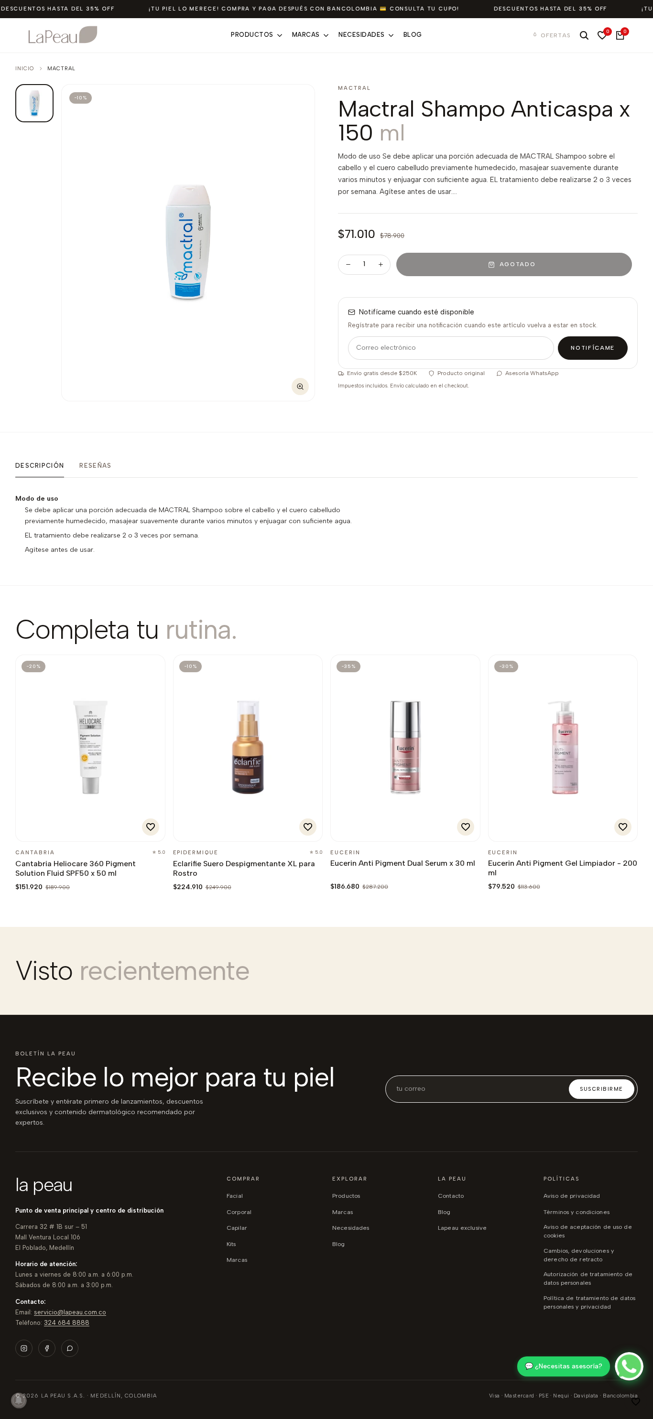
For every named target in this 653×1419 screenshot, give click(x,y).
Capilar (237, 1227)
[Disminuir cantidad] (348, 264)
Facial (235, 1195)
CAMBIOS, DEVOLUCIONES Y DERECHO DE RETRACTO (579, 1255)
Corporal (239, 1211)
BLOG (338, 1243)
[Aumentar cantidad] (380, 264)
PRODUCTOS (346, 1195)
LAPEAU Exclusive (462, 1227)
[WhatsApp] (69, 1348)
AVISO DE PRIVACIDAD (572, 1195)
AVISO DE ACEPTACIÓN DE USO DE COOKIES (588, 1231)
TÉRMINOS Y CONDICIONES (576, 1211)
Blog (444, 1211)
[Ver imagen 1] (34, 103)
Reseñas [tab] (95, 465)
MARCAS (342, 1211)
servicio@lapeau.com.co (70, 1312)
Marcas (237, 1259)
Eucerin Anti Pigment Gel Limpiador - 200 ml (562, 868)
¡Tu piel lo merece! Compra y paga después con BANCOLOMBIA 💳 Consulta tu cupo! (304, 9)
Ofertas (556, 35)
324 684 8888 (66, 1322)
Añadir (48, 829)
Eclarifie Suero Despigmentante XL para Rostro (244, 868)
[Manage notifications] (18, 1400)
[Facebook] (46, 1348)
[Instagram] (24, 1348)
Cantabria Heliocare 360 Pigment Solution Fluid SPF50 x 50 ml (75, 868)
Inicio (24, 68)
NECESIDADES (350, 1227)
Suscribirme (601, 1089)
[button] (635, 1401)
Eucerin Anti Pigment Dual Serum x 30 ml (402, 863)
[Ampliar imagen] (300, 386)
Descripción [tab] (39, 465)
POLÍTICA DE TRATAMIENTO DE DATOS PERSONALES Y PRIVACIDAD (589, 1302)
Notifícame (593, 347)
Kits (231, 1243)
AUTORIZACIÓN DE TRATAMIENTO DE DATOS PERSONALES (588, 1278)
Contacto (451, 1195)
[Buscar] (584, 35)
